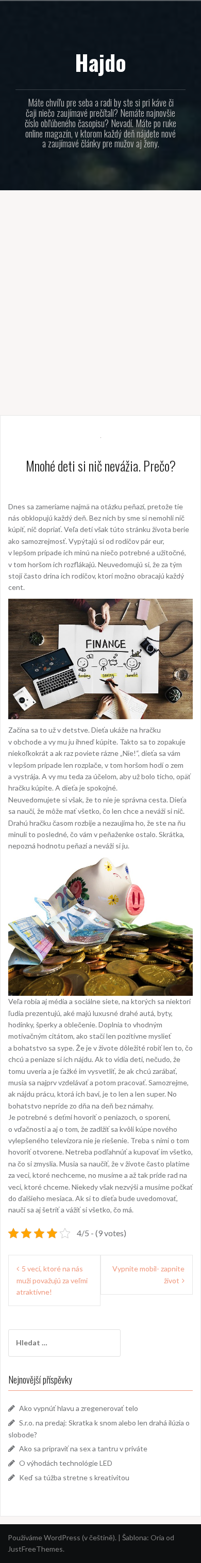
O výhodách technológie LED (65, 1463)
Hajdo (100, 62)
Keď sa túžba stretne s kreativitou (74, 1477)
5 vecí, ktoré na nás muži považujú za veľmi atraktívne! (52, 1280)
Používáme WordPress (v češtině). (62, 1537)
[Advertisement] (100, 299)
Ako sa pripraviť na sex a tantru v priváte (83, 1448)
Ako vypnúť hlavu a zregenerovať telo (78, 1408)
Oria (157, 1537)
